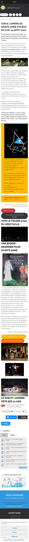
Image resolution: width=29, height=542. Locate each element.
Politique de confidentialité (18, 539)
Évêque (12, 435)
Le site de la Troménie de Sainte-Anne (14, 498)
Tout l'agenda (23, 467)
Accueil (2, 19)
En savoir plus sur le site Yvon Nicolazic (14, 216)
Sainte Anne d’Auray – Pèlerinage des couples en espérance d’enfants (15, 444)
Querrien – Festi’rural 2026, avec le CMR (15, 464)
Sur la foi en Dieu (15, 518)
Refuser (15, 532)
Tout (4, 435)
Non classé (9, 19)
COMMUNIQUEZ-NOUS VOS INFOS (14, 506)
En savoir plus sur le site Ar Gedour (13, 336)
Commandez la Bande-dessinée (12, 341)
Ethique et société (15, 516)
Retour (6, 423)
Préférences (14, 536)
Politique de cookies (8, 539)
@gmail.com (16, 200)
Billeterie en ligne (8, 210)
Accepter (14, 528)
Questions (15, 513)
